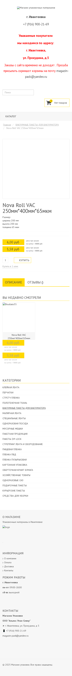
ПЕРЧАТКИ (8, 392)
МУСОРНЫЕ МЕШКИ (13, 428)
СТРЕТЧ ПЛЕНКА (11, 397)
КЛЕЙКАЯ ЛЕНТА (11, 387)
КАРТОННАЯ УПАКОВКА (15, 464)
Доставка (9, 566)
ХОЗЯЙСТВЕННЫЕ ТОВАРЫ (16, 475)
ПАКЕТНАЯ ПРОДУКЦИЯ (15, 433)
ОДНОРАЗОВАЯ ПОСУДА (15, 423)
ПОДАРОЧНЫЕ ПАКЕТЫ (15, 485)
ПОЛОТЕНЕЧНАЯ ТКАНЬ (15, 402)
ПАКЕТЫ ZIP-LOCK (12, 439)
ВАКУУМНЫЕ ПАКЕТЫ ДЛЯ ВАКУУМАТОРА (24, 408)
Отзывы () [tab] (35, 282)
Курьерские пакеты (14, 490)
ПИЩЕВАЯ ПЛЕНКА (12, 449)
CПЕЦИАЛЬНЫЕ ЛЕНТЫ (14, 418)
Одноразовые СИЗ (13, 480)
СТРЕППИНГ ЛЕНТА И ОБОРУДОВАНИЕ (23, 444)
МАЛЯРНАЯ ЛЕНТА (12, 413)
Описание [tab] (13, 282)
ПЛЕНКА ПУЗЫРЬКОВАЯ (15, 459)
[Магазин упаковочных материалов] (36, 7)
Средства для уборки (15, 495)
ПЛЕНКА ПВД (9, 454)
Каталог (10, 116)
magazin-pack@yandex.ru (15, 635)
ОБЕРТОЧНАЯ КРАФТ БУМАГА (18, 469)
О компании (10, 558)
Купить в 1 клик (10, 266)
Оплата (7, 562)
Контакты (8, 570)
